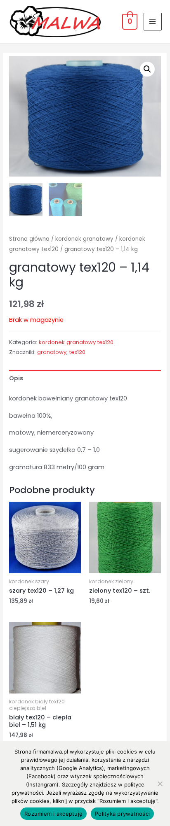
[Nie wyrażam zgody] (160, 783)
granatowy (51, 352)
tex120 (77, 352)
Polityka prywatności (122, 813)
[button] (147, 69)
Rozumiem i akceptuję (53, 813)
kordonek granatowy (84, 239)
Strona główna (29, 239)
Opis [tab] (16, 378)
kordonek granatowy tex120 (76, 342)
